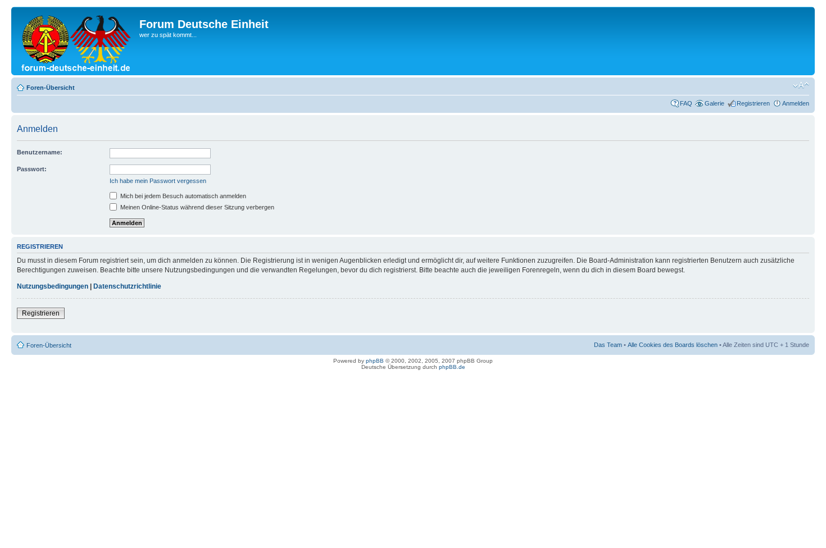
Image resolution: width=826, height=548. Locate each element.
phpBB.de (452, 367)
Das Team (608, 344)
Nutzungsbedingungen (52, 286)
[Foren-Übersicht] (76, 41)
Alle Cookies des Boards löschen (673, 344)
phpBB (375, 361)
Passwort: (32, 169)
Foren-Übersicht (50, 87)
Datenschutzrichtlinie (127, 286)
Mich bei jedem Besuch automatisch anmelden (182, 196)
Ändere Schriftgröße (801, 85)
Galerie (714, 103)
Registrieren (753, 103)
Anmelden (795, 103)
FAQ (686, 103)
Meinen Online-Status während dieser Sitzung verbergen (196, 207)
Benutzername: (39, 152)
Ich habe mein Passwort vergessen (158, 180)
